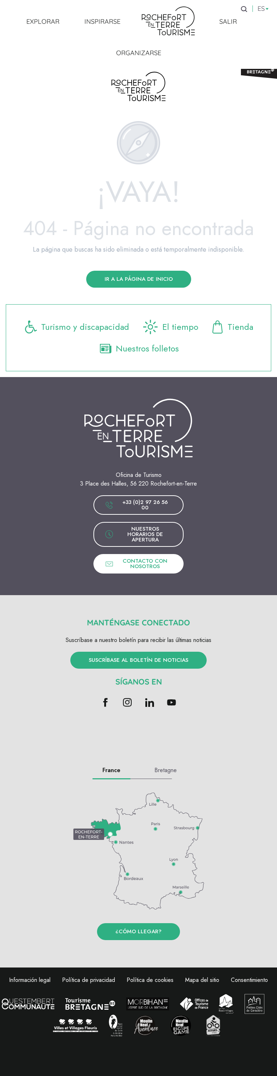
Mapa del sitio (202, 980)
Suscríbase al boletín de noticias (138, 660)
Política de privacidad (88, 980)
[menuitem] (43, 21)
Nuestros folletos (147, 348)
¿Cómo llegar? (138, 931)
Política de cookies (150, 980)
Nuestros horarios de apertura (145, 534)
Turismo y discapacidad (85, 326)
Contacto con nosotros (145, 563)
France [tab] (111, 770)
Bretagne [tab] (165, 770)
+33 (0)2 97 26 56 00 (145, 505)
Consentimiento (249, 980)
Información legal (29, 980)
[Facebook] (105, 703)
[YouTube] (172, 703)
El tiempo (180, 326)
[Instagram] (127, 703)
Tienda (240, 326)
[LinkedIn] (149, 703)
